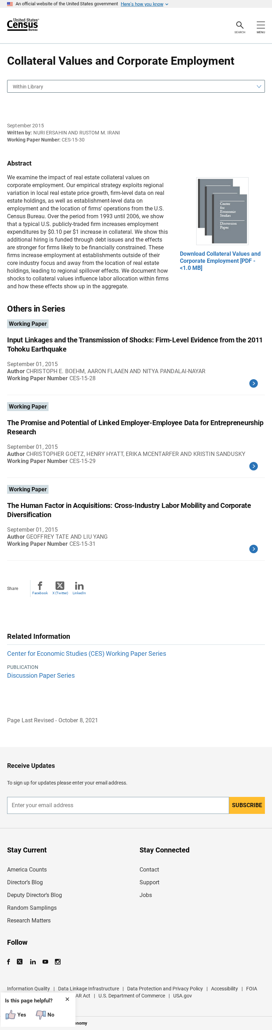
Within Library (28, 86)
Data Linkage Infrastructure (88, 988)
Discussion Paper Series (41, 675)
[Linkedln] (33, 962)
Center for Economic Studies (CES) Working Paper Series (86, 653)
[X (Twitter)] (20, 962)
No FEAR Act (76, 996)
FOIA (251, 988)
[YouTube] (45, 962)
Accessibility (224, 988)
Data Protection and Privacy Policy (165, 988)
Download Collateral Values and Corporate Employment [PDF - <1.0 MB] (220, 260)
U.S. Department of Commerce (131, 996)
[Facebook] (10, 962)
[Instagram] (57, 962)
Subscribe (247, 805)
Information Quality (28, 988)
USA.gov (182, 996)
